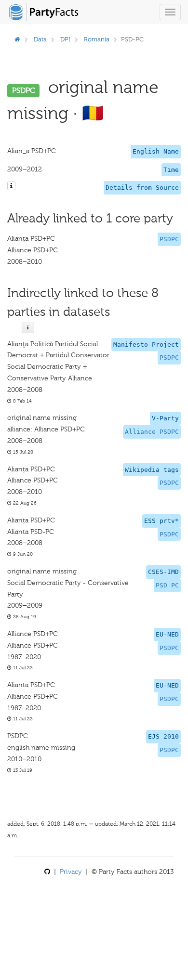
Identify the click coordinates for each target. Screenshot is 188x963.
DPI (65, 39)
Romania (96, 39)
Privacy (71, 872)
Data (40, 39)
